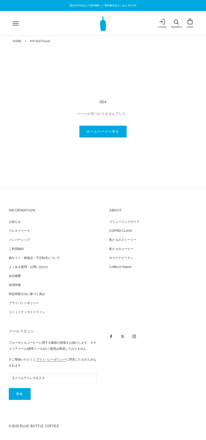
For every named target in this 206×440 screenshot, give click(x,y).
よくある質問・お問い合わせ (28, 267)
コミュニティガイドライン (27, 312)
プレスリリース (19, 231)
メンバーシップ (19, 240)
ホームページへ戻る (103, 131)
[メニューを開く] (16, 23)
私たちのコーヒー (121, 249)
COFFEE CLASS (120, 231)
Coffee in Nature (120, 267)
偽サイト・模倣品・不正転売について (34, 258)
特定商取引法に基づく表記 (27, 294)
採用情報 (15, 285)
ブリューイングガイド (124, 222)
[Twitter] (122, 336)
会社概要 (15, 276)
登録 (19, 394)
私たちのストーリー (122, 240)
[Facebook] (111, 336)
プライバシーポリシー (24, 303)
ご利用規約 (16, 249)
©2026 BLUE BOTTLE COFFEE (34, 426)
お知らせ (15, 222)
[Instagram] (134, 336)
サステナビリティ (121, 258)
